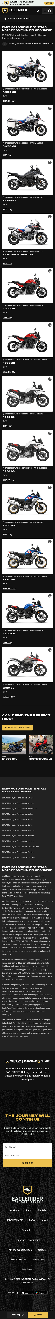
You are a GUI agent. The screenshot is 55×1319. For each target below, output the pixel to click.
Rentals (42, 1210)
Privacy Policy (39, 1260)
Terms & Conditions (18, 1260)
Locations (14, 1210)
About (44, 1220)
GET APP (49, 3)
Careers (42, 1250)
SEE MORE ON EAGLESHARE (17, 728)
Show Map (15, 1315)
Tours (29, 1210)
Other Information (27, 1270)
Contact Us (27, 1230)
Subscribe (27, 1163)
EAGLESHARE (15, 1220)
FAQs (32, 1220)
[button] (27, 77)
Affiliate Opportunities (20, 1250)
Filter (39, 1315)
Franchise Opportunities (27, 1240)
